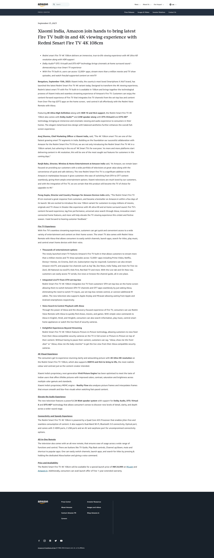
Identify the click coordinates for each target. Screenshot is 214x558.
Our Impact (158, 4)
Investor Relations (159, 12)
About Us (146, 4)
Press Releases (129, 12)
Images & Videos (143, 12)
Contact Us (172, 12)
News (136, 4)
